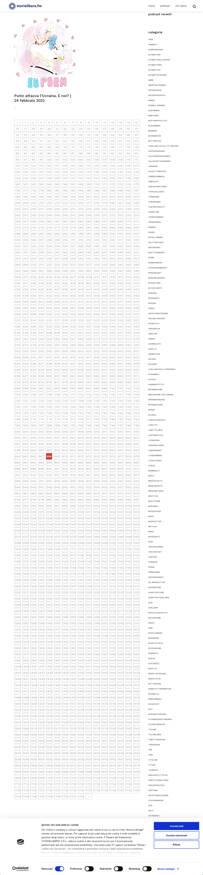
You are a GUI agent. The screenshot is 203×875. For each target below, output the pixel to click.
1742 (128, 790)
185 (88, 190)
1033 (89, 518)
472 (80, 301)
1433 (89, 672)
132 (49, 172)
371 (41, 264)
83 (41, 153)
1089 (25, 543)
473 (88, 301)
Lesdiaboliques (156, 445)
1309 (121, 623)
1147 (105, 561)
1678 (128, 765)
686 (128, 382)
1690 (97, 771)
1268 (49, 611)
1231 (136, 592)
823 (72, 437)
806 (65, 431)
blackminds (154, 126)
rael (150, 628)
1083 (105, 536)
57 (89, 141)
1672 (81, 765)
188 (112, 190)
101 (57, 159)
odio (150, 542)
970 (96, 493)
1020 (113, 512)
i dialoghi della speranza (161, 369)
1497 (89, 697)
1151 (136, 561)
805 (57, 431)
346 (96, 252)
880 (17, 462)
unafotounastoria (158, 780)
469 (57, 301)
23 (73, 128)
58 (96, 141)
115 (41, 165)
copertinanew (155, 217)
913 (25, 475)
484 (49, 308)
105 (88, 159)
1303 (73, 623)
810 (96, 431)
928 (17, 481)
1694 (128, 771)
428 (112, 283)
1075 (41, 536)
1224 (81, 592)
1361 (25, 648)
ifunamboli (154, 374)
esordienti (153, 298)
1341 (121, 635)
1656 (81, 759)
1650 (33, 759)
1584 (17, 734)
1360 (17, 648)
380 (112, 264)
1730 (33, 790)
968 (80, 493)
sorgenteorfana (157, 714)
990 (128, 499)
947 (41, 487)
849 (25, 450)
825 (88, 437)
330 (96, 246)
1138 (33, 561)
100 (49, 159)
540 (112, 326)
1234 (33, 598)
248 (80, 215)
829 (120, 437)
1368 (81, 648)
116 (49, 165)
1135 (136, 555)
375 (72, 264)
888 (80, 462)
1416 (81, 666)
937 (88, 481)
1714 (33, 784)
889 (88, 462)
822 (64, 437)
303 (136, 233)
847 (136, 444)
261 (57, 221)
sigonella (153, 694)
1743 (136, 790)
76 (112, 147)
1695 (136, 771)
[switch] (89, 868)
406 (65, 277)
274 (33, 227)
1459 (41, 685)
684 (112, 382)
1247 (136, 598)
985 (88, 499)
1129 (89, 555)
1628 (113, 747)
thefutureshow (156, 739)
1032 (81, 518)
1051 (105, 524)
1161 (89, 567)
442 (96, 289)
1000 (81, 505)
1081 (89, 536)
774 (65, 419)
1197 (121, 580)
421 (57, 283)
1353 (89, 642)
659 (41, 376)
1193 (89, 580)
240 (17, 215)
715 (104, 394)
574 (128, 339)
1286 (65, 617)
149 (57, 178)
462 (128, 295)
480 (17, 308)
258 (33, 221)
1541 (57, 716)
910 (128, 468)
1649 (25, 759)
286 (128, 227)
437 (57, 289)
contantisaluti (156, 207)
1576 (81, 728)
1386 (97, 654)
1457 (25, 685)
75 (104, 147)
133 (57, 172)
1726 (128, 784)
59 (104, 141)
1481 (89, 691)
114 (33, 165)
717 (120, 394)
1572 (49, 728)
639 (136, 363)
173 (120, 184)
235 (104, 209)
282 (96, 227)
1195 (105, 580)
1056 (17, 530)
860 (112, 450)
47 (136, 135)
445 (120, 289)
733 (120, 400)
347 (104, 252)
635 (104, 363)
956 (112, 487)
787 (41, 425)
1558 (65, 722)
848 (17, 450)
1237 (57, 598)
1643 (105, 753)
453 (57, 295)
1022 (128, 512)
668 (112, 376)
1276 (113, 611)
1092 (49, 543)
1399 (73, 660)
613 (57, 357)
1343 (136, 635)
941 (120, 481)
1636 (49, 753)
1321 (89, 629)
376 (80, 264)
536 (80, 326)
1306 (97, 623)
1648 (17, 759)
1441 (25, 679)
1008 (17, 512)
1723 (105, 784)
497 (25, 314)
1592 (81, 734)
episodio (152, 293)
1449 (89, 679)
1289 (89, 617)
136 (81, 172)
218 (96, 203)
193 (25, 196)
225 (25, 209)
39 (73, 135)
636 (112, 363)
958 (128, 487)
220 (112, 203)
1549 (121, 716)
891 (104, 462)
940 (112, 481)
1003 (105, 505)
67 (41, 147)
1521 (25, 710)
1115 (104, 549)
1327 (136, 629)
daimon (152, 227)
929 (25, 481)
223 (136, 203)
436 (49, 289)
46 (128, 135)
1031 (73, 518)
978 (33, 499)
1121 (25, 555)
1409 (25, 666)
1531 (105, 710)
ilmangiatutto (156, 384)
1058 (33, 530)
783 (136, 419)
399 (136, 271)
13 (120, 122)
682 (96, 382)
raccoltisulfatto (157, 613)
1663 (136, 759)
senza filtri (154, 679)
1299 (41, 623)
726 (65, 400)
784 (17, 425)
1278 (128, 611)
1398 (65, 660)
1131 (104, 555)
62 (128, 141)
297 (88, 233)
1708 (113, 778)
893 (120, 462)
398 (128, 271)
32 (17, 135)
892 (112, 462)
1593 (89, 734)
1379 (41, 654)
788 (49, 425)
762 (96, 413)
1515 (105, 703)
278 (65, 227)
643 (41, 369)
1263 (136, 604)
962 (33, 493)
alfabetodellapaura (159, 60)
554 (96, 332)
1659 (105, 759)
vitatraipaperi (155, 800)
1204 (49, 586)
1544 (81, 716)
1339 (105, 635)
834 (33, 444)
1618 (33, 747)
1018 (97, 512)
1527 (73, 710)
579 (41, 345)
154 (96, 178)
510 (128, 314)
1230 (128, 592)
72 (80, 147)
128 (17, 172)
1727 (136, 784)
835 (41, 444)
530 (33, 326)
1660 (113, 759)
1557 (57, 722)
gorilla (152, 349)
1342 (128, 635)
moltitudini (154, 501)
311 (73, 240)
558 (128, 332)
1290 (97, 617)
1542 (65, 716)
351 (136, 252)
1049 (89, 524)
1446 (65, 679)
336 (17, 252)
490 (96, 308)
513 (25, 320)
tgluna (152, 729)
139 (104, 172)
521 (88, 320)
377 (88, 264)
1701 (57, 778)
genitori (152, 334)
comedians (153, 197)
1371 (105, 648)
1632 (17, 753)
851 (41, 450)
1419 (105, 666)
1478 (65, 691)
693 (57, 388)
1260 (113, 604)
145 (25, 178)
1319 (73, 629)
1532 (113, 710)
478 (128, 301)
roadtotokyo (155, 643)
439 (72, 289)
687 (136, 382)
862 (128, 450)
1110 (65, 549)
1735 (73, 790)
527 (136, 320)
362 (96, 258)
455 (73, 295)
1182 (128, 574)
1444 (49, 679)
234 (96, 209)
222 (128, 203)
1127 (73, 555)
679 (72, 382)
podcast (152, 557)
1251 (41, 604)
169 (88, 184)
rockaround (154, 648)
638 (128, 363)
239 (136, 209)
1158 (65, 567)
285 (120, 227)
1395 (41, 660)
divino (151, 258)
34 (33, 135)
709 (57, 394)
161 (25, 184)
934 (65, 481)
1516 (113, 703)
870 (65, 456)
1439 (136, 672)
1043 (41, 524)
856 (80, 450)
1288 (81, 617)
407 (73, 277)
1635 (41, 753)
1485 (121, 691)
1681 (25, 771)
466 (33, 301)
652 (112, 369)
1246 (128, 598)
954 (96, 487)
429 (120, 283)
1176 (81, 574)
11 (104, 122)
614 (64, 357)
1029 (57, 518)
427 (104, 283)
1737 (89, 790)
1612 (112, 740)
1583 (136, 728)
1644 (113, 753)
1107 (41, 549)
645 (57, 369)
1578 (97, 728)
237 (120, 209)
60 (112, 141)
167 (73, 184)
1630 (128, 747)
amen (151, 80)
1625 (89, 747)
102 (65, 159)
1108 (49, 549)
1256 (81, 604)
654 (128, 369)
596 (49, 351)
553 (88, 332)
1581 (121, 728)
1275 (105, 611)
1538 (33, 716)
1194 (97, 580)
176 (17, 190)
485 (57, 308)
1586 (33, 734)
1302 (65, 623)
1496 (81, 697)
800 (17, 431)
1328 (17, 635)
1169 (25, 574)
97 (25, 159)
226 (33, 209)
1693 (121, 771)
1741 (121, 790)
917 (57, 475)
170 (96, 184)
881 (25, 462)
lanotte (152, 425)
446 (128, 289)
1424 (17, 672)
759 (72, 413)
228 (49, 209)
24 (81, 128)
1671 (73, 765)
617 (88, 357)
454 (65, 295)
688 (17, 388)
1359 (136, 642)
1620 (49, 747)
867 (41, 456)
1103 (136, 543)
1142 (65, 561)
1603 (41, 740)
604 (112, 351)
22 (65, 128)
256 (17, 221)
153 (88, 178)
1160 (81, 567)
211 (41, 203)
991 (136, 499)
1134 (128, 555)
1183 (136, 574)
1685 (57, 771)
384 (17, 271)
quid (150, 603)
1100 (113, 543)
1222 (65, 592)
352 (17, 258)
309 (57, 240)
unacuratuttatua (157, 775)
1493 (57, 697)
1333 (57, 635)
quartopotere (156, 592)
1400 (81, 660)
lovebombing (155, 455)
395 (104, 271)
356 (49, 258)
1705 (89, 778)
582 (65, 345)
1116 (112, 549)
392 (80, 271)
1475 (41, 691)
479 (136, 301)
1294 (128, 617)
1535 (136, 710)
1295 (136, 617)
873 (88, 456)
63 (136, 141)
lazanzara (154, 440)
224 (17, 209)
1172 (49, 574)
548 (49, 332)
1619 (41, 747)
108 (112, 159)
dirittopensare (156, 252)
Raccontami (154, 618)
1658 (97, 759)
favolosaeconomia (158, 313)
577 (25, 345)
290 (33, 233)
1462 (65, 685)
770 (33, 419)
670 (128, 376)
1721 (89, 784)
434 (33, 289)
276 (49, 227)
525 (120, 320)
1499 (105, 697)
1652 (49, 759)
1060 (49, 530)
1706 (97, 778)
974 (128, 493)
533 (57, 326)
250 (96, 215)
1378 (33, 654)
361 (88, 258)
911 (136, 468)
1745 (25, 796)
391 (73, 271)
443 (104, 289)
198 (65, 196)
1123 (41, 555)
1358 (128, 642)
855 (72, 450)
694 (65, 388)
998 (65, 505)
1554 (33, 722)
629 (57, 363)
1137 (25, 561)
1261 (120, 604)
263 (72, 221)
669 (120, 376)
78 (128, 147)
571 (104, 339)
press (151, 567)
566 (65, 339)
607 (136, 351)
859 (104, 450)
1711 (136, 778)
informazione (155, 389)
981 (57, 499)
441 (88, 289)
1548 (113, 716)
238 (128, 209)
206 (128, 196)
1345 (25, 642)
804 (49, 431)
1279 (136, 611)
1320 (81, 629)
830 (128, 437)
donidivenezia (155, 263)
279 (72, 227)
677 (57, 382)
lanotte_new (155, 430)
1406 (128, 660)
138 (96, 172)
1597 (121, 734)
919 (73, 475)
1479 (73, 691)
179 (41, 190)
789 (57, 425)
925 (120, 475)
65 (25, 147)
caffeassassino (156, 151)
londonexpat (155, 450)
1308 (113, 623)
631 (73, 363)
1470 (128, 685)
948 (49, 487)
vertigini (152, 790)
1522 (33, 710)
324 (49, 246)
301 (120, 233)
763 (104, 413)
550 (65, 332)
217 (88, 203)
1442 (33, 679)
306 (33, 240)
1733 (57, 790)
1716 (49, 784)
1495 (73, 697)
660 (49, 376)
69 (57, 147)
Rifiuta (176, 844)
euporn (152, 303)
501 (57, 314)
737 (25, 407)
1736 (81, 790)
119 (73, 165)
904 (81, 468)
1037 (121, 518)
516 (49, 320)
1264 (17, 611)
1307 (105, 623)
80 (17, 153)
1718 (65, 784)
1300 (49, 623)
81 (25, 153)
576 (17, 345)
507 (104, 314)
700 (112, 388)
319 (136, 240)
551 (73, 332)
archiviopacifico (156, 95)
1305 (89, 623)
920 (80, 475)
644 (49, 369)
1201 (25, 586)
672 (17, 382)
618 (96, 357)
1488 (17, 697)
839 (72, 444)
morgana (153, 506)
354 (33, 258)
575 (136, 339)
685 (120, 382)
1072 (17, 536)
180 (49, 190)
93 (120, 153)
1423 (136, 666)
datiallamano (155, 237)
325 (57, 246)
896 (17, 468)
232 (81, 209)
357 (57, 258)
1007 (136, 505)
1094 (65, 543)
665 (88, 376)
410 (96, 277)
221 (120, 203)
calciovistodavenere (159, 161)
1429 (57, 672)
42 (96, 135)
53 (57, 141)
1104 (17, 549)
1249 (25, 604)
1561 (89, 722)
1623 (73, 747)
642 (33, 369)
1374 (128, 648)
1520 (17, 710)
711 (73, 394)
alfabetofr (154, 70)
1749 (57, 796)
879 (136, 456)
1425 (25, 672)
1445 (57, 679)
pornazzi (153, 562)
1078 (65, 536)
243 (41, 215)
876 (112, 456)
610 (33, 357)
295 (72, 233)
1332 (49, 635)
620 (112, 357)
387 (41, 271)
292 (49, 233)
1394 (33, 660)
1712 (17, 784)
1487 (136, 691)
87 (73, 153)
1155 (41, 567)
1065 (89, 530)
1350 (65, 642)
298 (96, 233)
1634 (33, 753)
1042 (33, 524)
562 (33, 339)
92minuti (152, 44)
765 (120, 413)
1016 (81, 512)
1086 (128, 536)
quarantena (154, 587)
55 (73, 141)
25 (88, 128)
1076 (49, 536)
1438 (128, 672)
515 (41, 320)
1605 (57, 740)
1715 (41, 784)
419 (41, 283)
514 (33, 320)
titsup (151, 765)
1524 (49, 710)
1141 (57, 561)
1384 (81, 654)
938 (96, 481)
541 (120, 326)
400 (17, 277)
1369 (89, 648)
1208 (81, 586)
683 (104, 382)
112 (17, 165)
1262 (128, 604)
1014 (65, 512)
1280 (17, 617)
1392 (17, 660)
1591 (73, 734)
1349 (57, 642)
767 (136, 413)
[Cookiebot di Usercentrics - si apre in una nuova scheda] (20, 868)
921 (88, 475)
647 (72, 369)
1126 (65, 555)
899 (41, 468)
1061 (57, 530)
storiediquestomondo (160, 719)
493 (120, 308)
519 (73, 320)
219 (104, 203)
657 (25, 376)
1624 (81, 747)
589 (120, 345)
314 (96, 240)
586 (96, 345)
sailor (151, 658)
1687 (73, 771)
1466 (97, 685)
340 (49, 252)
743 (72, 407)
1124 (49, 555)
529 (25, 326)
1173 (57, 574)
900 (49, 468)
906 (96, 468)
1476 (49, 691)
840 (81, 444)
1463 (73, 685)
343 (72, 252)
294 (65, 233)
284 (112, 227)
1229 (121, 592)
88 (81, 153)
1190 (65, 580)
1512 (81, 703)
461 (120, 295)
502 (65, 314)
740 (49, 407)
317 (120, 240)
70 (65, 147)
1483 (105, 691)
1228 (113, 592)
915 (41, 475)
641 (25, 369)
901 (57, 468)
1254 (65, 604)
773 (57, 419)
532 (49, 326)
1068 (113, 530)
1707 (105, 778)
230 (64, 209)
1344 (17, 642)
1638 (65, 753)
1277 (121, 611)
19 (41, 128)
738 (33, 407)
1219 (41, 592)
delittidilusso (156, 242)
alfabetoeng (155, 65)
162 (33, 184)
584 (81, 345)
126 (128, 165)
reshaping (153, 638)
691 (41, 388)
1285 (57, 617)
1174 (65, 574)
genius (151, 339)
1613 (120, 740)
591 (136, 345)
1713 (25, 784)
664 (81, 376)
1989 (150, 39)
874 (96, 456)
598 (65, 351)
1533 (121, 710)
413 (120, 277)
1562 (97, 722)
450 (33, 295)
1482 (97, 691)
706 (33, 394)
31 (136, 128)
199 (73, 196)
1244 (113, 598)
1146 (97, 561)
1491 (41, 697)
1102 (128, 543)
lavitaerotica (155, 435)
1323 (105, 629)
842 (96, 444)
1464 (81, 685)
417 (25, 283)
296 (80, 233)
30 (128, 128)
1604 (49, 740)
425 (88, 283)
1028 (49, 518)
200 (80, 196)
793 (88, 425)
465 (25, 301)
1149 (121, 561)
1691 (105, 771)
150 (65, 178)
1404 (113, 660)
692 (49, 388)
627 (41, 363)
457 (89, 295)
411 (104, 277)
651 (104, 369)
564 (49, 339)
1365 (57, 648)
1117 (120, 549)
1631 (136, 747)
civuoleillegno (156, 192)
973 (120, 493)
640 (17, 369)
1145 (89, 561)
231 (73, 209)
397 (120, 271)
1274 (97, 611)
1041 (25, 524)
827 (104, 437)
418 (33, 283)
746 (96, 407)
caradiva (152, 166)
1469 (121, 685)
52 (49, 141)
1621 (57, 747)
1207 (73, 586)
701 (120, 388)
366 (128, 258)
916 (49, 475)
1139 (41, 561)
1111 (72, 549)
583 (72, 345)
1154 (33, 567)
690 (33, 388)
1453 (121, 679)
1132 (112, 555)
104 (80, 159)
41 (88, 135)
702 (128, 388)
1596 (113, 734)
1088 (17, 543)
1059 (41, 530)
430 (128, 283)
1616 (17, 747)
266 (96, 221)
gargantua (154, 329)
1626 (97, 747)
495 (136, 308)
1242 (97, 598)
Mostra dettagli (165, 868)
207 (136, 196)
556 (112, 332)
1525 (57, 710)
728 (80, 400)
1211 (104, 586)
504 (81, 314)
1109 (57, 549)
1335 (73, 635)
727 (72, 400)
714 (96, 394)
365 (120, 258)
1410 (33, 666)
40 (81, 135)
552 (80, 332)
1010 (33, 512)
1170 (33, 574)
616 (81, 357)
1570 (33, 728)
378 (96, 264)
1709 (121, 778)
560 (17, 339)
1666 (33, 765)
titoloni (152, 760)
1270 (65, 611)
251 (104, 215)
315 (104, 240)
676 (49, 382)
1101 (120, 543)
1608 (81, 740)
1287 (73, 617)
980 (49, 499)
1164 (113, 567)
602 (96, 351)
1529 (89, 710)
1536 (17, 716)
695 (72, 388)
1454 (128, 679)
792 (80, 425)
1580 (113, 728)
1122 (33, 555)
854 (65, 450)
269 (120, 221)
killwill (152, 415)
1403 (105, 660)
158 (128, 178)
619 (104, 357)
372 (49, 264)
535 (72, 326)
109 (120, 159)
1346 (33, 642)
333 (120, 246)
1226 (97, 592)
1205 (57, 586)
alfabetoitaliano (157, 75)
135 (73, 172)
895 (136, 462)
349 (120, 252)
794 (96, 425)
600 (80, 351)
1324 (113, 629)
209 (25, 203)
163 (41, 184)
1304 (81, 623)
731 (104, 400)
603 (104, 351)
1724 (113, 784)
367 (136, 258)
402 (33, 277)
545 (25, 332)
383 (136, 264)
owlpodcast (155, 552)
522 (96, 320)
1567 (136, 722)
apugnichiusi (154, 90)
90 (96, 153)
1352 (81, 642)
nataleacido (154, 511)
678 (65, 382)
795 (104, 425)
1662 (128, 759)
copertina (153, 212)
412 (112, 277)
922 (96, 475)
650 (96, 369)
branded (152, 131)
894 (128, 462)
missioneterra (156, 491)
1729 (25, 790)
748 (112, 407)
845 (120, 444)
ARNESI (151, 100)
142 (128, 172)
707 (41, 394)
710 (65, 394)
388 (49, 271)
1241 (89, 598)
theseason (154, 745)
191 (136, 190)
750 (128, 407)
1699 (41, 778)
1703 (73, 778)
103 (73, 159)
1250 (33, 604)
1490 (33, 697)
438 (65, 289)
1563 (105, 722)
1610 (97, 740)
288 (17, 233)
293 (57, 233)
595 (41, 351)
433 (25, 289)
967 (72, 493)
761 (88, 413)
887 (72, 462)
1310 (128, 623)
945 (25, 487)
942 (128, 481)
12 (112, 122)
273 (25, 227)
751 (136, 407)
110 (128, 159)
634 (96, 363)
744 (81, 407)
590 (128, 345)
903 (72, 468)
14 (128, 122)
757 (57, 413)
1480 (81, 691)
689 (25, 388)
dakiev (151, 232)
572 (112, 339)
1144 (81, 561)
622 (128, 357)
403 (41, 277)
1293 (121, 617)
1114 (97, 549)
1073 (25, 536)
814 (128, 431)
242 (33, 215)
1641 (89, 753)
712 (81, 394)
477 (120, 301)
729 (88, 400)
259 (41, 221)
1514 (97, 703)
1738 (97, 790)
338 (33, 252)
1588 (49, 734)
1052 (113, 524)
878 (128, 456)
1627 (105, 747)
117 (57, 165)
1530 (97, 710)
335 (136, 246)
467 (41, 301)
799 (136, 425)
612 (49, 357)
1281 (25, 617)
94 (128, 153)
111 (136, 159)
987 (104, 499)
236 (112, 209)
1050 (97, 524)
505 (88, 314)
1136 (17, 561)
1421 (121, 666)
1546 (97, 716)
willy (151, 811)
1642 (97, 753)
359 (72, 258)
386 (33, 271)
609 (25, 357)
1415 (73, 666)
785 (25, 425)
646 (65, 369)
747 (104, 407)
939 (104, 481)
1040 (17, 524)
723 (41, 400)
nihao (151, 531)
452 (49, 295)
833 (25, 444)
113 (25, 165)
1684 (49, 771)
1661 (121, 759)
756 (49, 413)
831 (136, 437)
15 (136, 122)
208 (17, 203)
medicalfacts (155, 481)
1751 (73, 796)
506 (96, 314)
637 (120, 363)
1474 (33, 691)
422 (65, 283)
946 (33, 487)
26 (96, 128)
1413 (57, 666)
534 (65, 326)
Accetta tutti (176, 826)
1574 (65, 728)
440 (81, 289)
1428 (49, 672)
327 (72, 246)
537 (88, 326)
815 (136, 431)
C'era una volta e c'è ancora (163, 146)
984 (81, 499)
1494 (65, 697)
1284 (49, 617)
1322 (97, 629)
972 (112, 493)
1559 (73, 722)
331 (104, 246)
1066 (97, 530)
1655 (73, 759)
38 (65, 135)
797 (120, 425)
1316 (49, 629)
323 (41, 246)
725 (57, 400)
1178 (97, 574)
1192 (81, 580)
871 (73, 456)
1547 (105, 716)
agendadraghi (155, 50)
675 (41, 382)
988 (112, 499)
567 (72, 339)
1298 (33, 623)
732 (112, 400)
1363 (41, 648)
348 (112, 252)
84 (49, 153)
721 (25, 400)
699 (104, 388)
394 (96, 271)
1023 (136, 512)
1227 (105, 592)
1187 (41, 580)
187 (104, 190)
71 (72, 147)
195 (41, 196)
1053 (121, 524)
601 (88, 351)
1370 (97, 648)
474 (96, 301)
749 (120, 407)
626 (33, 363)
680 (80, 382)
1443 (41, 679)
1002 (97, 505)
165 (57, 184)
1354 (97, 642)
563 (41, 339)
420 (49, 283)
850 (33, 450)
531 (41, 326)
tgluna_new (154, 734)
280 (80, 227)
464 (17, 301)
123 (104, 165)
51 (41, 141)
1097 (89, 543)
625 (25, 363)
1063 (73, 530)
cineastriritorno (157, 186)
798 (128, 425)
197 (57, 196)
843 (104, 444)
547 (41, 332)
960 (17, 493)
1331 (41, 635)
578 (33, 345)
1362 (33, 648)
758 (65, 413)
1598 (128, 734)
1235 (41, 598)
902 (65, 468)
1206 (65, 586)
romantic (153, 653)
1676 (113, 765)
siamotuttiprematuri (159, 689)
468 (49, 301)
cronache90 (154, 222)
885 (57, 462)
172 (112, 184)
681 (88, 382)
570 (96, 339)
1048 (81, 524)
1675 (105, 765)
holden (152, 359)
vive (150, 805)
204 (112, 196)
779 (104, 419)
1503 (136, 697)
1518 (128, 703)
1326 (128, 629)
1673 (89, 765)
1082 (97, 536)
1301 (57, 623)
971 (104, 493)
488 (81, 308)
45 (120, 135)
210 (33, 203)
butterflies (154, 141)
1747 (41, 796)
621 (120, 357)
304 (17, 240)
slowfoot (153, 704)
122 (97, 165)
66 (33, 147)
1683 (41, 771)
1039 (136, 518)
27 (104, 128)
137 (89, 172)
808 (80, 431)
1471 (136, 685)
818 (33, 437)
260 (49, 221)
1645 (121, 753)
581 (57, 345)
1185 (25, 580)
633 (88, 363)
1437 (121, 672)
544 (17, 332)
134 (65, 172)
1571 (41, 728)
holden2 (152, 364)
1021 (120, 512)
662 (65, 376)
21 (57, 128)
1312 (17, 629)
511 (136, 314)
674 (33, 382)
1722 (97, 784)
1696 (17, 778)
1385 (89, 654)
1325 (121, 629)
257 (25, 221)
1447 (73, 679)
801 (25, 431)
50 (33, 141)
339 (41, 252)
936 (80, 481)
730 (96, 400)
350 (128, 252)
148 (49, 178)
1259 (105, 604)
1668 (49, 765)
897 (25, 468)
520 (80, 320)
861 (120, 450)
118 (65, 165)
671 (136, 376)
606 (128, 351)
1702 (65, 778)
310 (65, 240)
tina (150, 755)
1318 (65, 629)
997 (57, 505)
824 (80, 437)
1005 (121, 505)
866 (33, 456)
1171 (41, 574)
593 (25, 351)
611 (41, 357)
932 (49, 481)
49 (25, 141)
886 (65, 462)
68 (49, 147)
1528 (81, 710)
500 (49, 314)
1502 (128, 697)
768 (17, 419)
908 (112, 468)
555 (104, 332)
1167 (136, 567)
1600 (17, 740)
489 (89, 308)
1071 (136, 530)
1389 (121, 654)
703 (136, 388)
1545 (89, 716)
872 (80, 456)
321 (25, 246)
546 (33, 332)
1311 (136, 623)
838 (65, 444)
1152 (17, 567)
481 (25, 308)
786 (33, 425)
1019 (105, 512)
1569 (25, 728)
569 (88, 339)
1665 (25, 765)
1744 (17, 796)
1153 (25, 567)
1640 (81, 753)
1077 (57, 536)
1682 (33, 771)
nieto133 (152, 526)
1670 (65, 765)
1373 (121, 648)
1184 (17, 580)
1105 (25, 549)
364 (112, 258)
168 (81, 184)
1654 (65, 759)
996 (49, 505)
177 (25, 190)
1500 (113, 697)
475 (104, 301)
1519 (136, 703)
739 (41, 407)
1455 (136, 679)
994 (33, 505)
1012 (49, 512)
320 (17, 246)
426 (96, 283)
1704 (81, 778)
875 (104, 456)
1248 (17, 604)
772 (49, 419)
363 (104, 258)
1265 (25, 611)
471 (73, 301)
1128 (81, 555)
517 (57, 320)
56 (81, 141)
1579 (105, 728)
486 (65, 308)
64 (17, 147)
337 (25, 252)
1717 (57, 784)
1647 (136, 753)
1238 (65, 598)
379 (104, 264)
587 (104, 345)
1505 (25, 703)
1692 (113, 771)
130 (33, 172)
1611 (104, 740)
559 (136, 332)
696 (80, 388)
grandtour (154, 354)
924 (112, 475)
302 (128, 233)
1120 (17, 555)
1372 (113, 648)
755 (41, 413)
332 (112, 246)
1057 (25, 530)
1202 (33, 586)
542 (128, 326)
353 (25, 258)
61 (120, 141)
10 (96, 122)
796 (112, 425)
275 (41, 227)
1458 (33, 685)
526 (128, 320)
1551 (136, 716)
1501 (121, 697)
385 (25, 271)
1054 (128, 524)
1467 (105, 685)
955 (104, 487)
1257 (89, 604)
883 (41, 462)
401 (25, 277)
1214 (128, 586)
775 (72, 419)
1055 (136, 524)
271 (136, 221)
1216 (17, 592)
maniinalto (154, 471)
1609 (89, 740)
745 (88, 407)
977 (25, 499)
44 (113, 135)
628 (49, 363)
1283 (41, 617)
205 (120, 196)
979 (41, 499)
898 (33, 468)
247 (72, 215)
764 (112, 413)
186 (96, 190)
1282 (33, 617)
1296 (17, 623)
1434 (97, 672)
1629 (121, 747)
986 (96, 499)
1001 (89, 505)
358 (65, 258)
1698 (33, 778)
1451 (105, 679)
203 (104, 196)
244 (49, 215)
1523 (41, 710)
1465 (89, 685)
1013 (57, 512)
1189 (57, 580)
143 (136, 172)
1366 (65, 648)
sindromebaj (155, 699)
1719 (73, 784)
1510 (65, 703)
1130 (97, 555)
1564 (113, 722)
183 (73, 190)
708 (49, 394)
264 (80, 221)
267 (104, 221)
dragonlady (154, 273)
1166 (128, 567)
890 (96, 462)
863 (136, 450)
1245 (121, 598)
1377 (25, 654)
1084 (113, 536)
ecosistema (154, 283)
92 (112, 153)
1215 (136, 586)
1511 (73, 703)
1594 (97, 734)
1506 (33, 703)
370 (33, 264)
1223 (73, 592)
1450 (97, 679)
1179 (105, 574)
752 (17, 413)
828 (112, 437)
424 (81, 283)
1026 (33, 518)
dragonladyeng (156, 278)
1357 (121, 642)
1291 (105, 617)
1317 (57, 629)
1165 (121, 567)
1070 (128, 530)
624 (17, 363)
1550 (128, 716)
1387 (105, 654)
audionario (154, 110)
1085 (121, 536)
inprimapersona (156, 400)
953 (88, 487)
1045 (57, 524)
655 (136, 369)
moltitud (153, 496)
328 (80, 246)
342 (65, 252)
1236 (49, 598)
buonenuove (154, 136)
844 (112, 444)
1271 (73, 611)
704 (17, 394)
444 (112, 289)
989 (120, 499)
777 (88, 419)
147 (41, 178)
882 (33, 462)
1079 (73, 536)
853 (57, 450)
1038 (128, 518)
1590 (65, 734)
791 (73, 425)
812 (112, 431)
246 (65, 215)
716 (112, 394)
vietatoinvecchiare (158, 795)
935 (72, 481)
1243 (105, 598)
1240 (81, 598)
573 (120, 339)
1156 (49, 567)
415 (136, 277)
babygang (153, 115)
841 (88, 444)
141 (120, 172)
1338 (97, 635)
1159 (73, 567)
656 (17, 376)
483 (41, 308)
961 (25, 493)
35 (41, 135)
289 (25, 233)
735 (136, 400)
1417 (89, 666)
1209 (89, 586)
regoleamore (155, 633)
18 (33, 128)
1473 (25, 691)
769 (25, 419)
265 (88, 221)
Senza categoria (157, 674)
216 (81, 203)
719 (136, 394)
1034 (97, 518)
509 (120, 314)
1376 (17, 654)
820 (49, 437)
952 (80, 487)
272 (17, 227)
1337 (89, 635)
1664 (17, 765)
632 (80, 363)
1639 (73, 753)
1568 (17, 728)
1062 (65, 530)
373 (57, 264)
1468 (113, 685)
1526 (65, 710)
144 (17, 178)
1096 (81, 543)
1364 (49, 648)
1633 (25, 753)
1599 (136, 734)
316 (112, 240)
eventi (151, 308)
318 (128, 240)
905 (88, 468)
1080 (81, 536)
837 (57, 444)
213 (57, 203)
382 (128, 264)
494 (128, 308)
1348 (49, 642)
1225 (89, 592)
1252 (49, 604)
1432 (81, 672)
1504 (17, 703)
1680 (17, 771)
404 (49, 277)
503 (72, 314)
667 (104, 376)
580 (49, 345)
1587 (41, 734)
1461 (57, 685)
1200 (17, 586)
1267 (41, 611)
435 (41, 289)
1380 (49, 654)
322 (33, 246)
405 (57, 277)
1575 (73, 728)
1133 (120, 555)
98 (33, 159)
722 (33, 400)
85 (57, 153)
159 (136, 178)
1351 (73, 642)
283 (104, 227)
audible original (156, 105)
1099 (105, 543)
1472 (17, 691)
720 (17, 400)
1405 (121, 660)
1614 (128, 740)
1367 (73, 648)
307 (41, 240)
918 (65, 475)
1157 (57, 567)
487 (72, 308)
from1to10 (153, 323)
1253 (57, 604)
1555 (41, 722)
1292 (113, 617)
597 (57, 351)
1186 (33, 580)
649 (89, 369)
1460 (49, 685)
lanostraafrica (156, 420)
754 (33, 413)
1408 (17, 666)
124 (112, 165)
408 (81, 277)
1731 (41, 790)
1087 (136, 536)
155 (104, 178)
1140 (49, 561)
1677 (121, 765)
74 (96, 147)
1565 (121, 722)
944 (17, 487)
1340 (113, 635)
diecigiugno (154, 247)
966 (65, 493)
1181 (120, 574)
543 (136, 326)
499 (41, 314)
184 (80, 190)
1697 (25, 778)
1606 (65, 740)
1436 (113, 672)
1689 (89, 771)
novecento (154, 537)
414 (128, 277)
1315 (41, 629)
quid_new (153, 608)
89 (89, 153)
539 (104, 326)
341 (57, 252)
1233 (25, 598)
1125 (57, 555)
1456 (17, 685)
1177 (89, 574)
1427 (41, 672)
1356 (113, 642)
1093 (57, 543)
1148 (113, 561)
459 (104, 295)
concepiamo (154, 202)
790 (65, 425)
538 (96, 326)
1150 (128, 561)
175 (136, 184)
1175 (73, 574)
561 (25, 339)
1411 (41, 666)
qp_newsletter (156, 582)
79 (136, 147)
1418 (97, 666)
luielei (151, 466)
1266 (33, 611)
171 (104, 184)
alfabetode (154, 55)
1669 (57, 765)
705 (25, 394)
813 (120, 431)
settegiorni (154, 684)
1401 (89, 660)
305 (25, 240)
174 (128, 184)
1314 (33, 629)
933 (57, 481)
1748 (49, 796)
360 (80, 258)
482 (33, 308)
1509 (57, 703)
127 (136, 165)
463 (136, 295)
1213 (120, 586)
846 (128, 444)
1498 (97, 697)
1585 (25, 734)
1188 (49, 580)
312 (81, 240)
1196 (113, 580)
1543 (73, 716)
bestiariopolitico (157, 121)
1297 (25, 623)
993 (25, 505)
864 (17, 456)
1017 (89, 512)
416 (17, 283)
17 (25, 128)
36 (49, 135)
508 (112, 314)
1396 (49, 660)
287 (136, 227)
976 (17, 499)
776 (80, 419)
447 (136, 289)
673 (25, 382)
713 (88, 394)
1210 (97, 586)
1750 (65, 796)
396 (112, 271)
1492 (49, 697)
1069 (121, 530)
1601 (25, 740)
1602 (33, 740)
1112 (81, 549)
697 (88, 388)
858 (96, 450)
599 (72, 351)
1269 (57, 611)
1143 (73, 561)
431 (136, 283)
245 (57, 215)
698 (96, 388)
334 (128, 246)
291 (41, 233)
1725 (121, 784)
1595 (105, 734)
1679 (136, 765)
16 (17, 128)
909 (120, 468)
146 (33, 178)
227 (41, 209)
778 (96, 419)
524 (112, 320)
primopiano (154, 572)
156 (112, 178)
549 (57, 332)
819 (41, 437)
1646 (128, 753)
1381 (57, 654)
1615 (136, 740)
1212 (112, 586)
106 (96, 159)
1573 (57, 728)
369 (25, 264)
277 (57, 227)
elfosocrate (155, 288)
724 (49, 400)
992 (17, 505)
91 (104, 153)
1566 (128, 722)
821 (57, 437)
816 (17, 437)
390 (65, 271)
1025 (25, 518)
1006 (128, 505)
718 (128, 394)
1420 (113, 666)
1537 (25, 716)
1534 (128, 710)
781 (120, 419)
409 (89, 277)
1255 (73, 604)
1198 (128, 580)
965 (57, 493)
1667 (41, 765)
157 (120, 178)
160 (17, 184)
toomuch (153, 770)
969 (88, 493)
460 (112, 295)
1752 (81, 796)
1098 (97, 543)
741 (57, 407)
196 (49, 196)
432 (17, 289)
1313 (25, 629)
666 (96, 376)
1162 (97, 567)
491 (104, 308)
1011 (41, 512)
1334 (65, 635)
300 (112, 233)
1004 (113, 505)
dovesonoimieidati (157, 268)
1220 (49, 592)
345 (88, 252)
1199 (136, 580)
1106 (33, 549)
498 (33, 314)
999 (72, 505)
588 (112, 345)
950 (65, 487)
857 (88, 450)
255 (136, 215)
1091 (41, 543)
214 (65, 203)
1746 (33, 796)
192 (17, 196)
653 (120, 369)
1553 (25, 722)
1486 (128, 691)
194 (33, 196)
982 (65, 499)
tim (150, 750)
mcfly (151, 476)
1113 (89, 549)
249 (88, 215)
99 (41, 159)
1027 (41, 518)
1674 (97, 765)
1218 (33, 592)
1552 (17, 722)
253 (120, 215)
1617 (25, 747)
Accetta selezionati (176, 835)
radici (151, 623)
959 (136, 487)
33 (25, 135)
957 (120, 487)
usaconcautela (156, 785)
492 (112, 308)
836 (49, 444)
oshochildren (155, 547)
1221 (57, 592)
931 (41, 481)
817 (25, 437)
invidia (151, 410)
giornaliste (154, 344)
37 (57, 135)
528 (17, 326)
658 (33, 376)
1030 (65, 518)
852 (49, 450)
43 (104, 135)
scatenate (153, 663)
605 (120, 351)
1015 (73, 512)
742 (65, 407)
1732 (49, 790)
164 (49, 184)
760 (80, 413)
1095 (73, 543)
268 (112, 221)
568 (80, 339)
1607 (73, 740)
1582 (128, 728)
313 (89, 240)
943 (136, 481)
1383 (73, 654)
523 (104, 320)
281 (88, 227)
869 (57, 456)
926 (128, 475)
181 (57, 190)
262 (64, 221)
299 (104, 233)
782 (128, 419)
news (151, 516)
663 (72, 376)
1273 (89, 611)
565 (57, 339)
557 (120, 332)
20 (49, 128)
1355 (105, 642)
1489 (25, 697)
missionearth (155, 486)
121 (89, 165)
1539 (41, 716)
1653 (57, 759)
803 (41, 431)
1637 (57, 753)
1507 (41, 703)
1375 (136, 648)
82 (33, 153)
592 (17, 351)
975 (136, 493)
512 (17, 320)
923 (104, 475)
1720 (81, 784)
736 (17, 407)
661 (57, 376)
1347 (41, 642)
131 (41, 172)
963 (41, 493)
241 (25, 215)
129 (25, 172)
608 (17, 357)
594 (33, 351)
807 (72, 431)
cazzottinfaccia (157, 171)
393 (88, 271)
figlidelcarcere (156, 318)
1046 (65, 524)
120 (81, 165)
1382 (65, 654)
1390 (128, 654)
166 (65, 184)
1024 (17, 518)
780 (112, 419)
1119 (136, 549)
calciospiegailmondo (159, 156)
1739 (105, 790)
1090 (33, 543)
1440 (17, 679)
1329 (25, 635)
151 (73, 178)
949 (57, 487)
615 (73, 357)
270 (128, 221)
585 (88, 345)
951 (73, 487)
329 (88, 246)
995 (41, 505)
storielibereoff (156, 724)
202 (96, 196)
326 (64, 246)
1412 (49, 666)
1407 (136, 660)
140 (112, 172)
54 (65, 141)
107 (104, 159)
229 (57, 209)
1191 (73, 580)
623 (136, 357)
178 (33, 190)
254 (128, 215)
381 (120, 264)
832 (17, 444)
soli (150, 709)
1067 (105, 530)
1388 (113, 654)
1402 (97, 660)
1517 (121, 703)
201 (88, 196)
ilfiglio (152, 379)
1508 (49, 703)
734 (128, 400)
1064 (81, 530)
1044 (49, 524)
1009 (25, 512)
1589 (57, 734)
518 (65, 320)
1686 (65, 771)
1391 (136, 654)
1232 (17, 598)
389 (57, 271)
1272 (81, 611)
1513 (89, 703)
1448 (81, 679)
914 (33, 475)
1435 (105, 672)
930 (33, 481)
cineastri (153, 181)
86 (65, 153)
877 (120, 456)
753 (25, 413)
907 (104, 468)
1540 (49, 716)
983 (72, 499)
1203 (41, 586)
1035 (105, 518)
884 (49, 462)
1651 (41, 759)
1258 (97, 604)
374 (64, 264)
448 (17, 295)
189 (120, 190)
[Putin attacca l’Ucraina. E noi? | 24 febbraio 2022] (44, 53)
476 (112, 301)
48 (17, 141)
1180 (113, 574)
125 (120, 165)
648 (81, 369)
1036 (113, 518)
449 (25, 295)
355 (41, 258)
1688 (81, 771)
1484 (113, 691)
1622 (65, 747)
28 (112, 128)
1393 (25, 660)
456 (81, 295)
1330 (33, 635)
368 (17, 264)
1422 (128, 666)
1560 (81, 722)
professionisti (156, 577)
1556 (49, 722)
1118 (128, 549)
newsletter (154, 521)
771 (41, 419)
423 (72, 283)
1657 (89, 759)
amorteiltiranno (157, 85)
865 (25, 456)
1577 (89, 728)
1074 (33, 536)
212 (49, 203)
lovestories (154, 460)
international (155, 405)
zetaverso (153, 816)
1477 (57, 691)
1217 (25, 592)
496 (17, 314)
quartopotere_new (158, 597)
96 (17, 159)
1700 (49, 778)
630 (65, 363)
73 (88, 147)
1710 (128, 778)
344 (81, 252)
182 (65, 190)
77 (120, 147)
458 (96, 295)
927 (136, 475)
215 (73, 203)
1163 (105, 567)
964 (49, 493)
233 (88, 209)
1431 (73, 672)
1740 (113, 790)
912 (17, 475)
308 (49, 240)
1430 (65, 672)
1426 (33, 672)
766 (128, 413)
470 (65, 301)
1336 (81, 635)
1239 (73, 598)
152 (81, 178)
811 (104, 431)
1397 (57, 660)
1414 (65, 666)
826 (96, 437)
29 (120, 128)
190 (128, 190)
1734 (65, 790)
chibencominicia (156, 176)
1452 (113, 679)
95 (136, 153)
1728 (17, 790)
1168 (17, 574)
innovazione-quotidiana (160, 395)
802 (33, 431)
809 (88, 431)
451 (41, 295)
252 (112, 215)
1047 (73, 524)
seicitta (152, 668)
